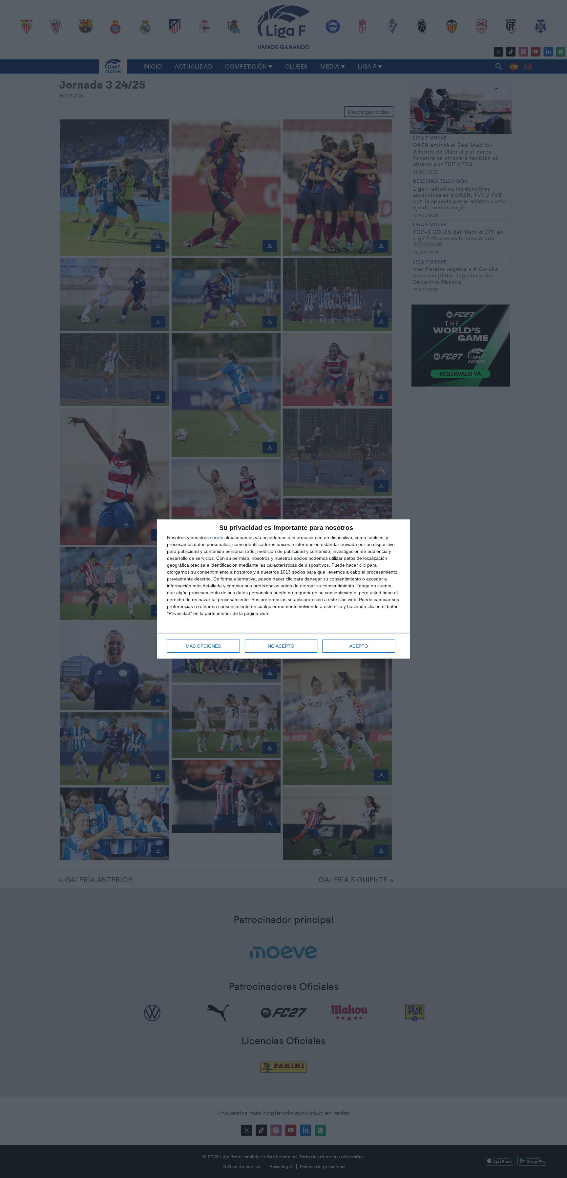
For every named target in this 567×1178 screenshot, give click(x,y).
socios (216, 537)
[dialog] (283, 589)
